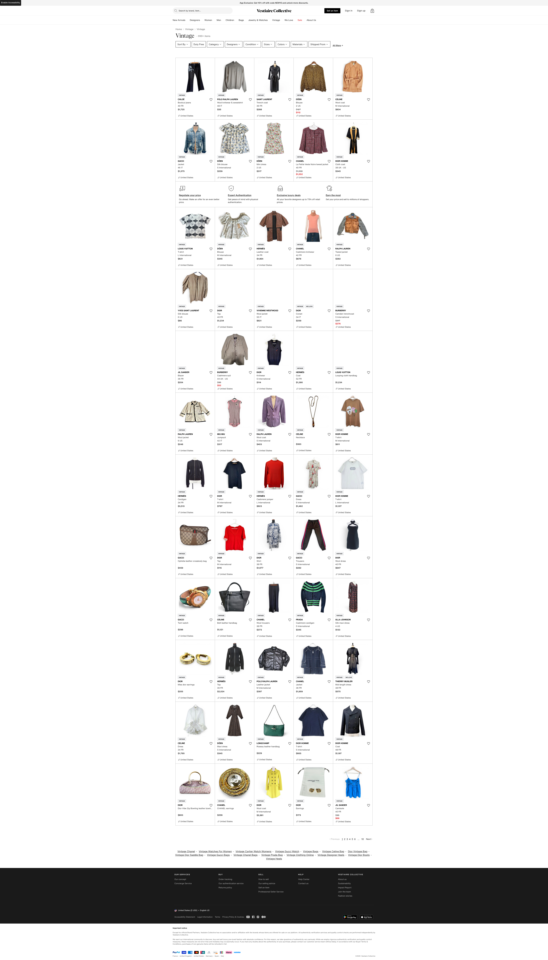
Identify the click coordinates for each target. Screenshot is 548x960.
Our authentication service (230, 883)
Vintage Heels (274, 859)
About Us (311, 20)
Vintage (276, 20)
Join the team (344, 891)
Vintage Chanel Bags (245, 855)
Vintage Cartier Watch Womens (253, 851)
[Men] (223, 20)
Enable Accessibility (10, 2)
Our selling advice (266, 883)
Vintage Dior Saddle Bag (189, 855)
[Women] (214, 20)
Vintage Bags (310, 851)
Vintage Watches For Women (215, 851)
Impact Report (344, 887)
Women (208, 20)
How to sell (263, 879)
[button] (372, 11)
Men (219, 20)
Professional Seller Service (270, 891)
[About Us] (318, 20)
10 (362, 839)
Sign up (361, 10)
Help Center (304, 879)
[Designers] (202, 20)
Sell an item (332, 10)
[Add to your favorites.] (211, 99)
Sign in (348, 10)
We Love (289, 20)
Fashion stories (345, 895)
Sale (300, 20)
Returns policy (225, 887)
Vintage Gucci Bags (218, 855)
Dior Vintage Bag (357, 851)
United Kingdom (186, 956)
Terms (217, 917)
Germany (209, 956)
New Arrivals (179, 20)
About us (342, 879)
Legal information (204, 917)
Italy (222, 956)
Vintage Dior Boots (359, 855)
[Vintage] (282, 20)
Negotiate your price (190, 195)
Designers (195, 20)
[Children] (236, 20)
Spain (217, 956)
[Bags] (246, 20)
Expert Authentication (239, 195)
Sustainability (344, 883)
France (175, 956)
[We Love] (295, 20)
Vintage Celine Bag (333, 851)
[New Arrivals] (187, 20)
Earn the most (333, 195)
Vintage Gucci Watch (287, 851)
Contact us (303, 883)
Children (230, 20)
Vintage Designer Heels (331, 855)
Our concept (180, 879)
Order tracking (225, 879)
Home (179, 29)
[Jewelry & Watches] (270, 20)
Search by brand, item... (190, 10)
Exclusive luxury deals (289, 195)
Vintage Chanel (186, 851)
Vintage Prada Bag (272, 855)
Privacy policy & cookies (233, 917)
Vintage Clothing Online (300, 855)
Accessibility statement (184, 917)
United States (199, 956)
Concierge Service (183, 883)
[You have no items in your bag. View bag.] (372, 11)
